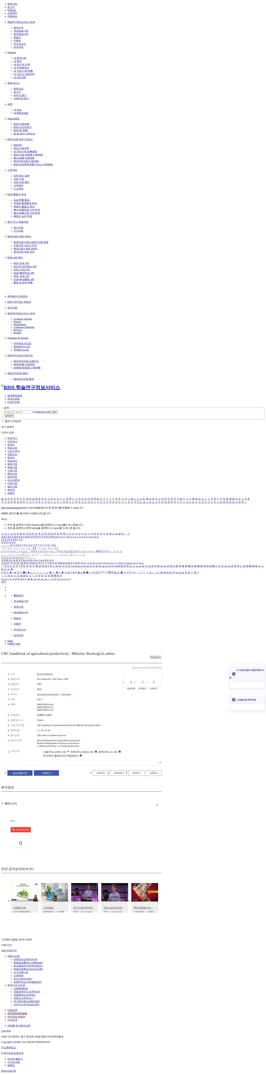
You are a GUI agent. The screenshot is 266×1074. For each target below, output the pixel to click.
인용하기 (46, 773)
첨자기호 (12, 473)
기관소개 (12, 1020)
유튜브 (11, 1065)
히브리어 (12, 461)
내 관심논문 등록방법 (25, 151)
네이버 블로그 (15, 1059)
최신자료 (18, 227)
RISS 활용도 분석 (16, 194)
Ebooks (17, 321)
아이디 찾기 (20, 95)
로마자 (11, 490)
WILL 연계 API (22, 269)
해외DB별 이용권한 (24, 364)
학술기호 (12, 467)
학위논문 (18, 27)
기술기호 (12, 470)
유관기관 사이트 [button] (16, 985)
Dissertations (20, 324)
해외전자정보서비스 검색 (21, 313)
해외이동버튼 (8, 1071)
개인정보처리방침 (17, 1013)
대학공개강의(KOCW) (26, 959)
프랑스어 (12, 454)
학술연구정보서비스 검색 (21, 22)
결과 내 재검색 (13, 421)
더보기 (157, 805)
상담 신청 (19, 179)
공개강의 (18, 47)
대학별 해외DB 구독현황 (27, 367)
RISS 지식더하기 (23, 127)
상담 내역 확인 (22, 182)
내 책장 (18, 61)
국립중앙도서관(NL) (25, 995)
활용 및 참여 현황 (23, 282)
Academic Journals (23, 319)
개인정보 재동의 (16, 1016)
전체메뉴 (12, 16)
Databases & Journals (17, 338)
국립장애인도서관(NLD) (27, 991)
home (10, 641)
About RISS (13, 118)
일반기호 (12, 486)
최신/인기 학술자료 (17, 222)
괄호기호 (12, 464)
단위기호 (12, 483)
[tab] (11, 803)
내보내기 (101, 773)
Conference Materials (24, 327)
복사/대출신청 (20, 773)
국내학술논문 (21, 31)
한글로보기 (155, 657)
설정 (9, 104)
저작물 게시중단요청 (18, 1025)
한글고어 (12, 448)
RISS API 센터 (15, 257)
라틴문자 (12, 477)
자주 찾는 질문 (22, 175)
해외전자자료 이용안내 (20, 355)
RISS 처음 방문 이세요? (20, 139)
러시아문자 (13, 480)
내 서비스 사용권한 (24, 74)
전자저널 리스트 (22, 343)
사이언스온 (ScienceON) (26, 1004)
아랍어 (11, 493)
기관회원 (18, 975)
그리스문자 (13, 451)
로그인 (11, 7)
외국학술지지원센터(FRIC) (28, 966)
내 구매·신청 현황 (23, 71)
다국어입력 (13, 402)
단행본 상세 (13, 643)
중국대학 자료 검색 (24, 252)
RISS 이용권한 (21, 148)
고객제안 (18, 185)
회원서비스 (13, 83)
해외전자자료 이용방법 (26, 161)
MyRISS (11, 10)
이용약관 (12, 1010)
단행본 (17, 40)
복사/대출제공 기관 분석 (27, 209)
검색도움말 (13, 399)
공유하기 (136, 773)
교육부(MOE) (21, 988)
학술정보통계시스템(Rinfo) (28, 962)
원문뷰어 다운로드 (17, 296)
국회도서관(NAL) (23, 998)
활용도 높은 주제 (23, 216)
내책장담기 (118, 773)
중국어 (11, 444)
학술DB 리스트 (22, 346)
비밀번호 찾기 (21, 98)
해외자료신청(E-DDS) (19, 236)
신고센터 (18, 188)
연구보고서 (20, 44)
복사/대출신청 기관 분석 (27, 213)
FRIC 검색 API (21, 276)
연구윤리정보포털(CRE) (27, 1001)
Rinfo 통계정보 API (24, 273)
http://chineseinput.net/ (12, 507)
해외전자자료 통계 (17, 373)
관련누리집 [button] (13, 956)
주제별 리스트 (21, 350)
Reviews (18, 330)
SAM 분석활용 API (24, 279)
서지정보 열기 (160, 762)
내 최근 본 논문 (22, 64)
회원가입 (12, 4)
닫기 (3, 582)
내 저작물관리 (21, 67)
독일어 (11, 457)
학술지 (17, 37)
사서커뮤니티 (21, 972)
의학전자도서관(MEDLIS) (28, 982)
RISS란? (18, 145)
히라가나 (12, 438)
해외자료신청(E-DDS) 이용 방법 (31, 242)
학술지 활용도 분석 (24, 206)
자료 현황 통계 (22, 200)
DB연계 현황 (21, 130)
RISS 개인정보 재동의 (19, 302)
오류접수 (154, 773)
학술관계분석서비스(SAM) (28, 969)
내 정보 (18, 110)
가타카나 (12, 441)
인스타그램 (13, 1062)
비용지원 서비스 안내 (25, 245)
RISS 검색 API (21, 263)
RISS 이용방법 (21, 124)
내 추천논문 (20, 58)
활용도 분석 (11, 803)
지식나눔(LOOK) (23, 978)
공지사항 (12, 307)
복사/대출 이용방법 (24, 158)
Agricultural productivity (48, 694)
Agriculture (66, 694)
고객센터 (12, 13)
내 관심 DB (20, 77)
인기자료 (18, 231)
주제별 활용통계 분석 (25, 203)
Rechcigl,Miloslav (45, 674)
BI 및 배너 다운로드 (24, 133)
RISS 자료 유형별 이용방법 (28, 154)
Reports (17, 332)
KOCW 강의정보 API (25, 266)
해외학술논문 (21, 34)
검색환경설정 (21, 113)
